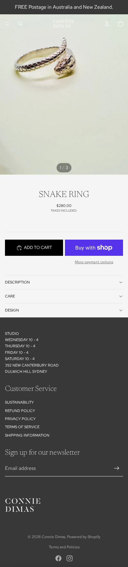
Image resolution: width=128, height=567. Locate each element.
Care (10, 296)
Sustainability (19, 402)
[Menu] (7, 23)
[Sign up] (117, 468)
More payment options (94, 262)
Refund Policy (20, 410)
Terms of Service (22, 426)
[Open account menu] (107, 23)
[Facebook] (58, 558)
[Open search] (20, 23)
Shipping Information (27, 435)
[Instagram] (69, 558)
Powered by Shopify (83, 536)
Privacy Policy (20, 418)
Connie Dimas (53, 536)
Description (17, 282)
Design (12, 310)
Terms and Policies (64, 547)
